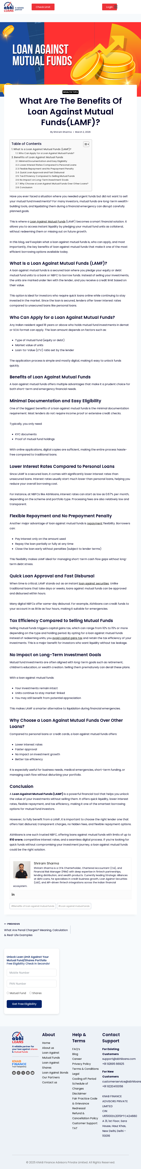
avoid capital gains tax (67, 638)
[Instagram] (18, 1073)
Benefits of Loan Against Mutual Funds (38, 157)
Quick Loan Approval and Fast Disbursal (42, 172)
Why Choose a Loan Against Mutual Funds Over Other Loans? (54, 183)
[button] (116, 7)
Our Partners (51, 1077)
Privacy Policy (81, 1064)
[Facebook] (14, 1073)
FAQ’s (76, 1049)
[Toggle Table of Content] (84, 144)
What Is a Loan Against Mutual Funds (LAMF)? (42, 149)
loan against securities (94, 583)
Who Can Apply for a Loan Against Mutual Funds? (46, 153)
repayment (94, 523)
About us (48, 1048)
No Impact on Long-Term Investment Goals (44, 179)
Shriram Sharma (62, 131)
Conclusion (26, 187)
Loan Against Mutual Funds (48, 222)
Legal (75, 1074)
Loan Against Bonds (55, 1073)
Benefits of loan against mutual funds (32, 906)
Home (46, 1043)
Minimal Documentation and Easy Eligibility (43, 161)
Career (77, 1059)
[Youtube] (32, 1073)
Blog (75, 1054)
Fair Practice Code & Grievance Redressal (84, 1103)
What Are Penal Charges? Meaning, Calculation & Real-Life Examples (36, 929)
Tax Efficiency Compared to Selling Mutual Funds (47, 176)
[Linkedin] (13, 894)
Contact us (49, 1082)
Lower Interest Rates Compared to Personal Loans (48, 165)
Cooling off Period (84, 1079)
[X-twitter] (23, 1073)
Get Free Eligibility (24, 1004)
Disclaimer (79, 1094)
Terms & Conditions (85, 1069)
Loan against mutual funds (74, 906)
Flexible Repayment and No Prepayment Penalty (47, 168)
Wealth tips (70, 92)
